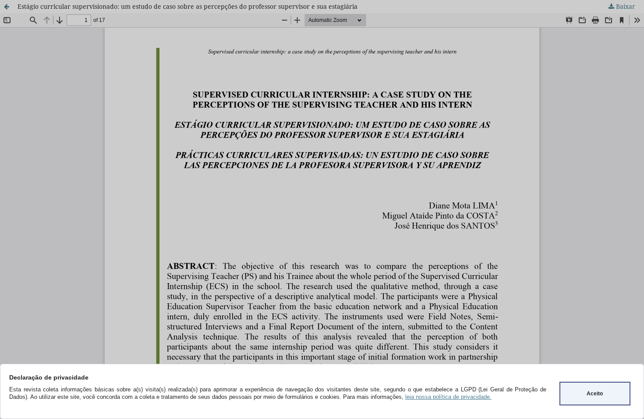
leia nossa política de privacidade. (448, 397)
